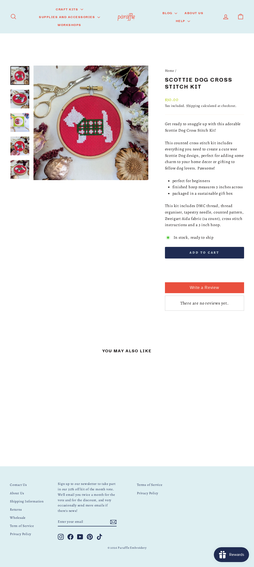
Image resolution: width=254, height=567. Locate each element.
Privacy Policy (20, 534)
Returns (16, 509)
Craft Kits (67, 8)
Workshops (69, 24)
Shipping (193, 105)
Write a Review (204, 287)
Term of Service (22, 525)
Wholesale (18, 517)
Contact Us (18, 484)
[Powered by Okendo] (177, 277)
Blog (168, 12)
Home (169, 70)
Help (181, 20)
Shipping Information (27, 501)
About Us (194, 12)
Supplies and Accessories (67, 16)
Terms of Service (149, 484)
